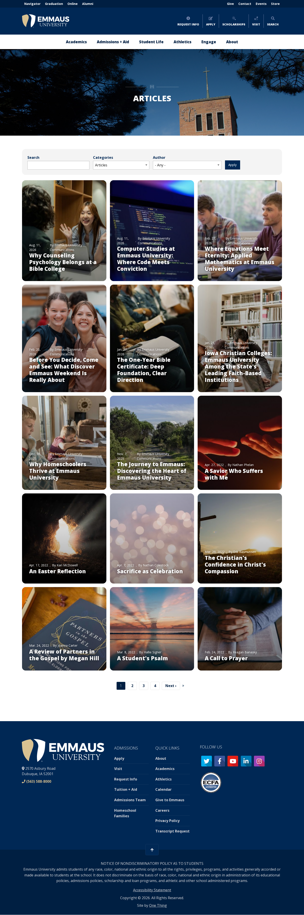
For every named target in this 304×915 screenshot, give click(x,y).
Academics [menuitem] (76, 41)
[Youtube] (232, 761)
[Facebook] (219, 761)
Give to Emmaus (169, 799)
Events (261, 4)
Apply (210, 24)
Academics (164, 768)
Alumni (87, 4)
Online (72, 4)
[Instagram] (259, 761)
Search (273, 24)
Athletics (163, 779)
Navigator (32, 4)
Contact (244, 4)
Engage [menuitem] (208, 41)
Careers (162, 810)
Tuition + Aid (125, 789)
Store (275, 4)
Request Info (188, 24)
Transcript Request (172, 831)
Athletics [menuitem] (182, 41)
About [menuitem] (232, 41)
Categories (103, 157)
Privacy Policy (167, 820)
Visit (256, 24)
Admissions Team (130, 799)
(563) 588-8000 (38, 781)
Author (159, 157)
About (160, 758)
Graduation (54, 4)
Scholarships (233, 24)
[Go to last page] (185, 686)
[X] (206, 761)
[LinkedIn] (246, 761)
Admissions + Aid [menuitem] (113, 41)
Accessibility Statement (152, 890)
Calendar (163, 789)
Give (230, 4)
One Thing (158, 905)
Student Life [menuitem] (151, 41)
